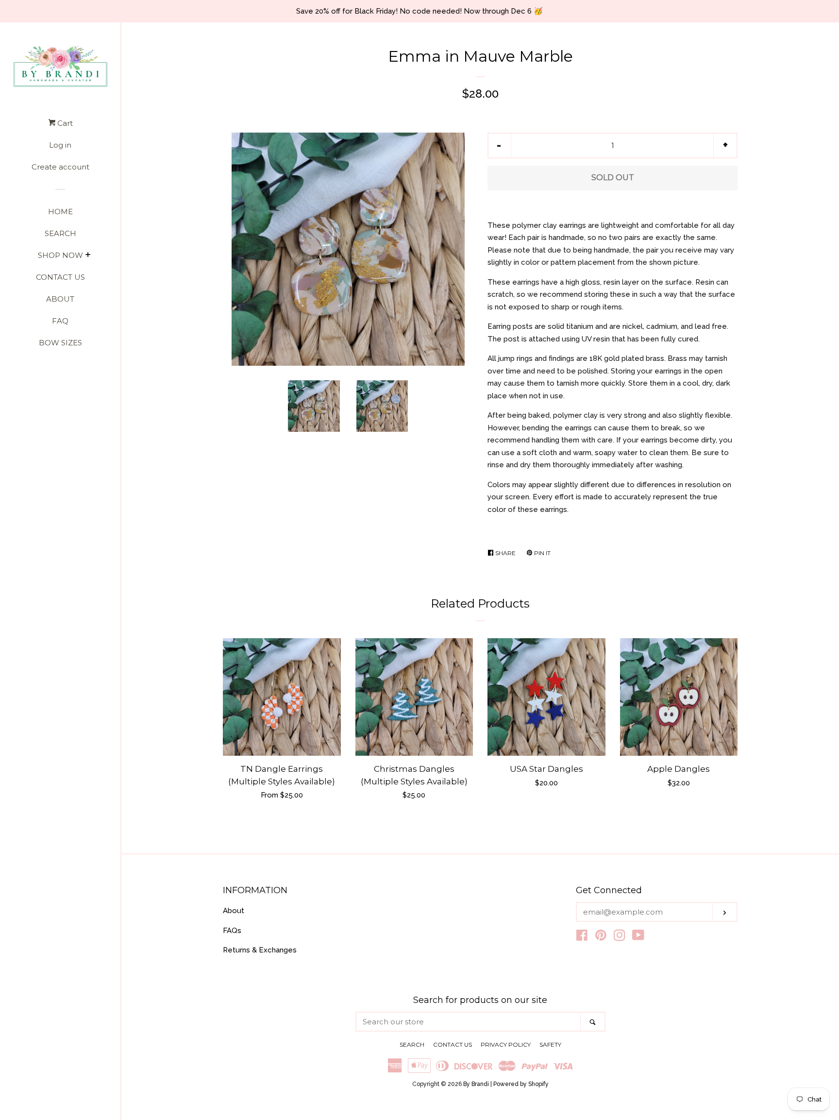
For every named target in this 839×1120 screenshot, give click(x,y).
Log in (60, 145)
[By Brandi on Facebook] (582, 937)
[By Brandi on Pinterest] (601, 937)
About (233, 910)
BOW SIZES (60, 342)
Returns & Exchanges (260, 950)
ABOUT (60, 299)
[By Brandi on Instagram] (619, 937)
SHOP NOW (60, 255)
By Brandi (476, 1084)
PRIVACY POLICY (506, 1044)
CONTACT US (60, 277)
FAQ (60, 320)
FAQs (232, 930)
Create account (60, 166)
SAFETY (550, 1044)
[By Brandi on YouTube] (638, 937)
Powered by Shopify (521, 1084)
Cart (64, 123)
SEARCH (60, 233)
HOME (60, 211)
